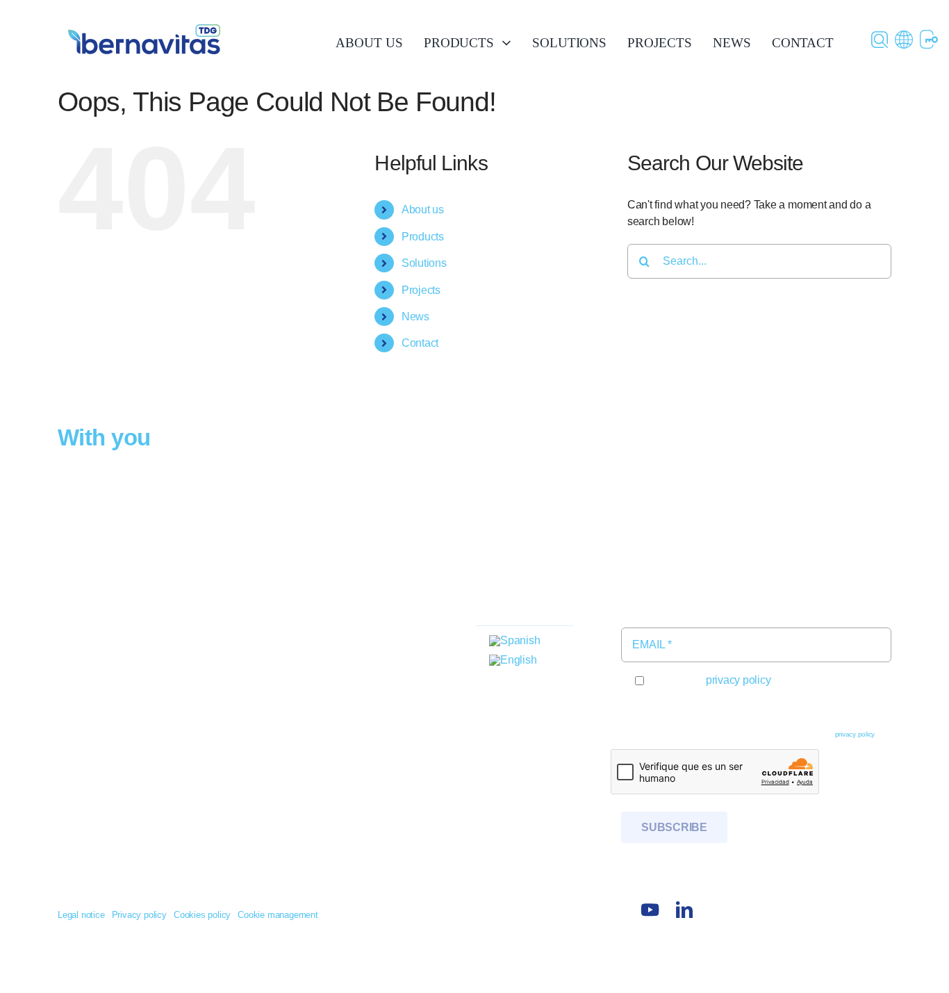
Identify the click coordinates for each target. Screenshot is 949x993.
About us (423, 209)
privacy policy (738, 680)
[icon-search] (879, 36)
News (415, 316)
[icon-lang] (904, 36)
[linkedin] (684, 910)
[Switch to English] (512, 660)
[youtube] (649, 910)
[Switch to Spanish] (514, 641)
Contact (420, 343)
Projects (421, 290)
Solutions (424, 263)
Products (423, 237)
